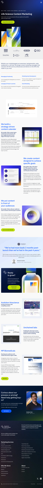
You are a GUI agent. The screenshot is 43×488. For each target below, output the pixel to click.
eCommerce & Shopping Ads (7, 461)
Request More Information (8, 22)
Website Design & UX (5, 449)
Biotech (2, 469)
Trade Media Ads (25, 443)
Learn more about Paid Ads (8, 229)
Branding (3, 443)
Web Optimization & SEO (6, 451)
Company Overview (25, 467)
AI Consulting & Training (6, 447)
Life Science (3, 467)
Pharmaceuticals (4, 473)
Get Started (6, 411)
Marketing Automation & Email (28, 449)
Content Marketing (25, 455)
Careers (23, 469)
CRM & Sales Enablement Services (29, 451)
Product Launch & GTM (6, 445)
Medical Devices (4, 471)
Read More (5, 378)
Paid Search (3, 457)
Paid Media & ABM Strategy (6, 455)
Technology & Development (27, 447)
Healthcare (3, 475)
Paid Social (3, 459)
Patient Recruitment (26, 445)
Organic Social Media (26, 457)
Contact (23, 471)
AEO (2, 453)
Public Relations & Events (27, 453)
